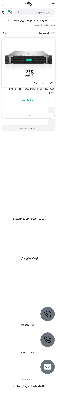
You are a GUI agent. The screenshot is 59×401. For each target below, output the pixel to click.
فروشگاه (48, 294)
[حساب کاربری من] (3, 4)
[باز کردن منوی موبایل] (53, 4)
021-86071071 (27, 352)
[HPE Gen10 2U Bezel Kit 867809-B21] (28, 59)
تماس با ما (47, 279)
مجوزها (48, 289)
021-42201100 (27, 325)
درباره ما (48, 274)
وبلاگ (49, 299)
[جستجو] (18, 12)
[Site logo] (28, 4)
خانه (53, 20)
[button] (28, 128)
